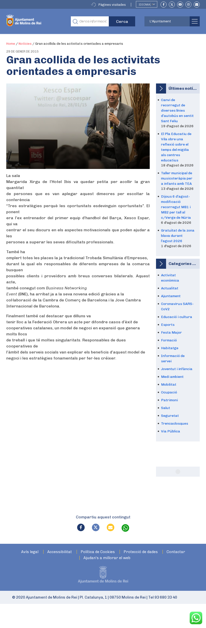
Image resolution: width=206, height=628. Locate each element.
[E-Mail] (197, 5)
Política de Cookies (98, 552)
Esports (168, 325)
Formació (169, 340)
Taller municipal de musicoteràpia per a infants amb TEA (176, 178)
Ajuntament (171, 296)
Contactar (176, 552)
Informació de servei (173, 358)
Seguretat (170, 416)
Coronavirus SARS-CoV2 (177, 306)
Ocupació (169, 392)
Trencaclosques (174, 423)
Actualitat (169, 288)
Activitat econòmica (170, 278)
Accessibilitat (59, 552)
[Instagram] (188, 5)
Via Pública (170, 431)
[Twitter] (172, 5)
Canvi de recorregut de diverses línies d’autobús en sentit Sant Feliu (177, 110)
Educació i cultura (176, 317)
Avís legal (29, 552)
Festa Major (171, 332)
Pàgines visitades (112, 5)
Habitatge (169, 348)
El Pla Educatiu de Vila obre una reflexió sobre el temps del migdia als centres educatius (176, 147)
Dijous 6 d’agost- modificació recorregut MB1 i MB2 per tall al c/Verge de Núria (176, 207)
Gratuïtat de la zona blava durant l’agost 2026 (177, 235)
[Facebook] (164, 5)
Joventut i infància (176, 369)
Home (10, 44)
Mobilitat (168, 384)
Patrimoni (169, 400)
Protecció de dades (141, 552)
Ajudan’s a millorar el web (106, 558)
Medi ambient (172, 377)
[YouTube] (180, 5)
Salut (165, 408)
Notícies (25, 44)
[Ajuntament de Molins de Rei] (34, 21)
